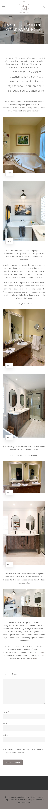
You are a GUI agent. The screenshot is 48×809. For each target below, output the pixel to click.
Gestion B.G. (39, 655)
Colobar (42, 652)
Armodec (34, 658)
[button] (3, 7)
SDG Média (25, 802)
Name (6, 712)
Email (5, 723)
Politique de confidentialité (21, 800)
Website (6, 735)
